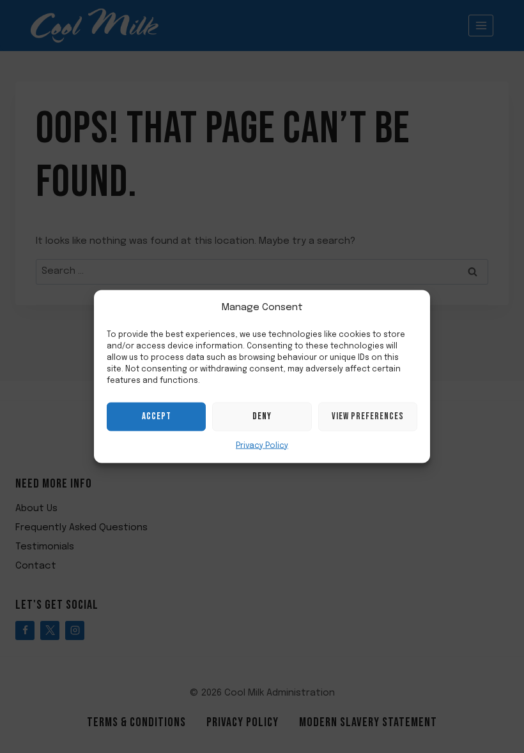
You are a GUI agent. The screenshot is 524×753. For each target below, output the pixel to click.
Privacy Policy (262, 445)
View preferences (368, 416)
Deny (262, 416)
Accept (156, 416)
